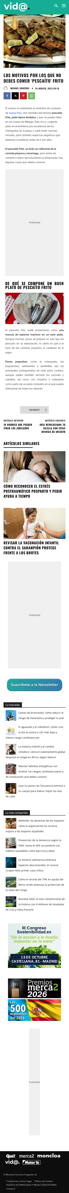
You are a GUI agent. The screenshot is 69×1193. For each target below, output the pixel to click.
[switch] (55, 600)
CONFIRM (22, 659)
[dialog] (34, 596)
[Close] (62, 528)
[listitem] (34, 591)
